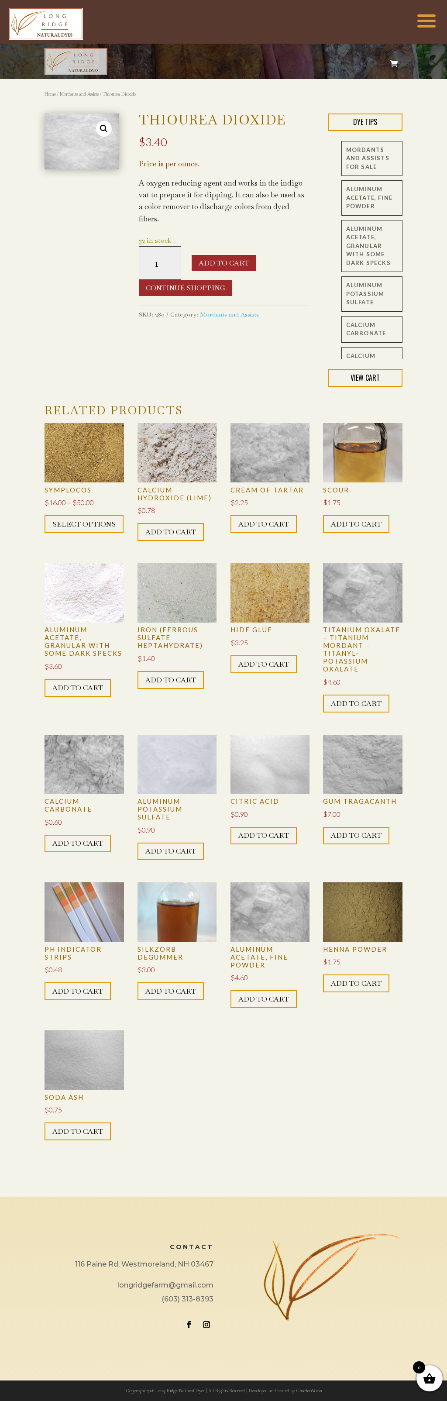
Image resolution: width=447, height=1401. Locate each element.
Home (50, 94)
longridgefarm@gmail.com (165, 1285)
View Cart (365, 377)
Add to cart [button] (170, 532)
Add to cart (224, 263)
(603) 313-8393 (187, 1299)
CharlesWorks (309, 1391)
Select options (84, 524)
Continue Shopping (185, 288)
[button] (104, 129)
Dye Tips (365, 122)
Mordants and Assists (79, 94)
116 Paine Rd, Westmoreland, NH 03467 (144, 1264)
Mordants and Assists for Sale (367, 158)
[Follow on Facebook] (189, 1325)
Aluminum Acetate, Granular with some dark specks (368, 245)
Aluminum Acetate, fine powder (369, 198)
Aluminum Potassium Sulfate (365, 294)
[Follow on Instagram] (206, 1325)
